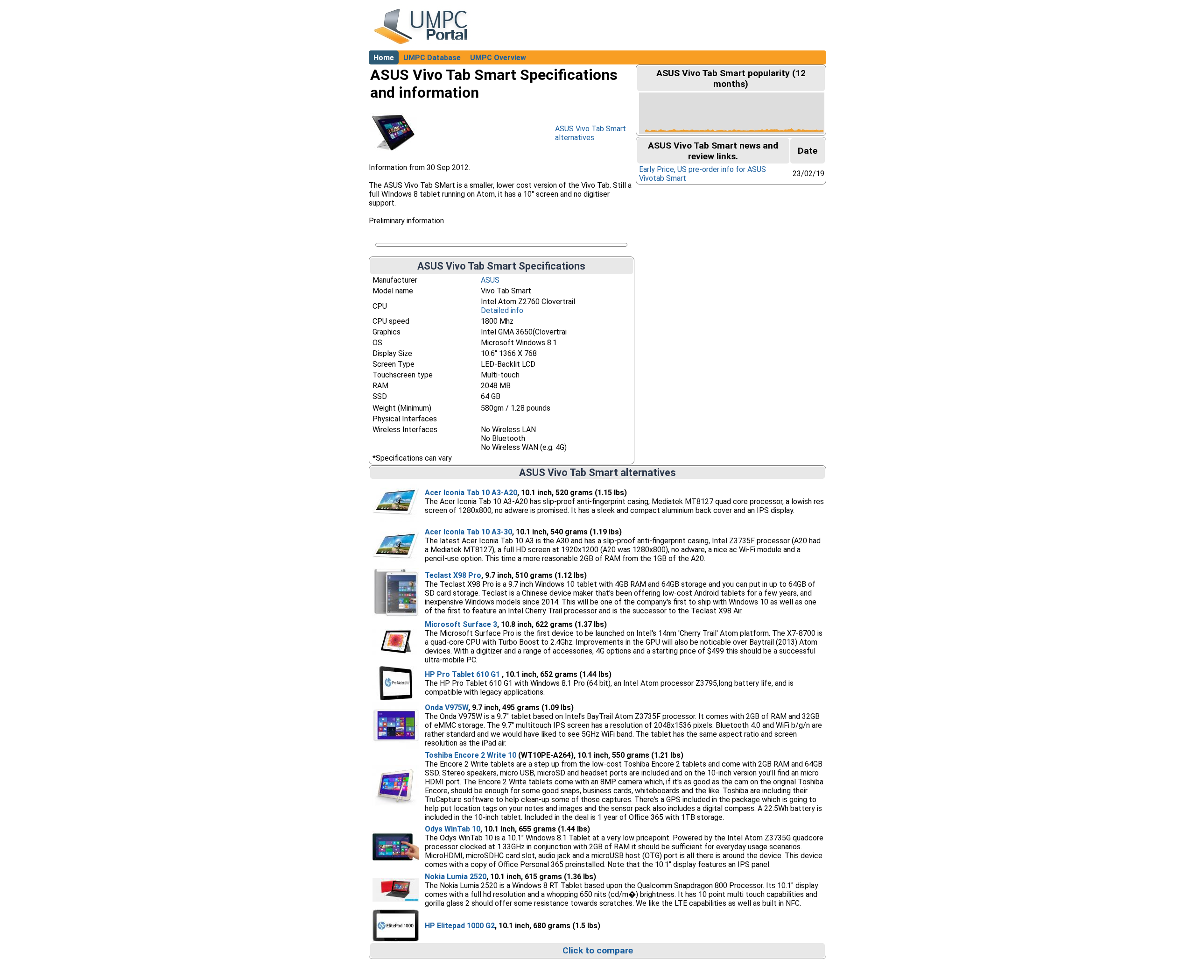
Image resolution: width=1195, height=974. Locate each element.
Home (383, 57)
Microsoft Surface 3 (461, 624)
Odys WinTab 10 (452, 829)
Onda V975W (446, 707)
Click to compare (597, 950)
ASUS (490, 280)
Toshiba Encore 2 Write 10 (470, 755)
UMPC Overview (498, 57)
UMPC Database (432, 57)
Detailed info (502, 310)
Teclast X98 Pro (453, 575)
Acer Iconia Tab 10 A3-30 (468, 531)
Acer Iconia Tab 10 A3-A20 (471, 492)
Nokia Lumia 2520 (455, 876)
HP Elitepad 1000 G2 (460, 925)
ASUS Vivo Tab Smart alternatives (590, 133)
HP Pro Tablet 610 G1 (463, 674)
